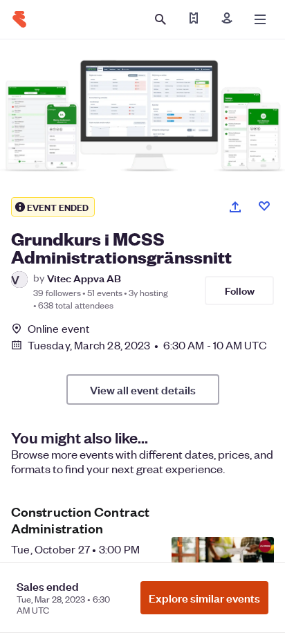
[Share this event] (235, 207)
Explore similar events (204, 597)
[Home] (19, 19)
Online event (58, 329)
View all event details (143, 389)
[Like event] (264, 206)
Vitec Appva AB (84, 277)
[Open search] (160, 19)
